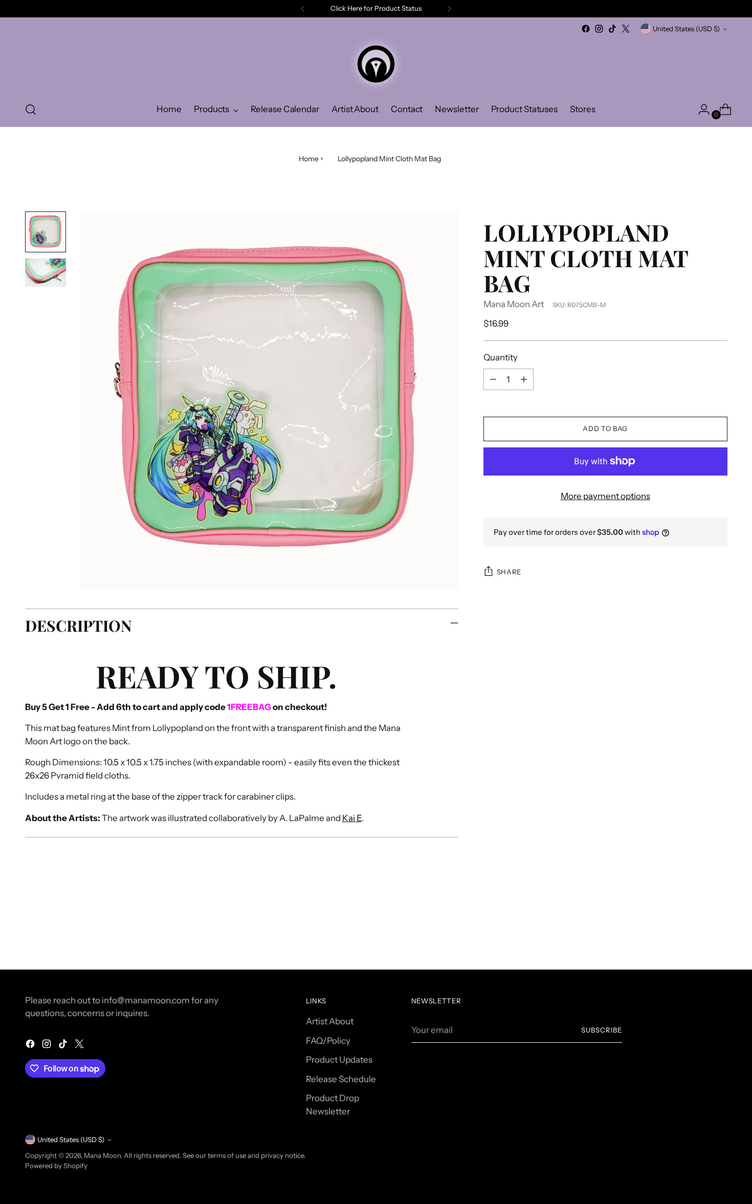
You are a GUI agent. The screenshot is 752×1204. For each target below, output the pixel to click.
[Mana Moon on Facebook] (585, 28)
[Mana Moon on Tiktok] (612, 28)
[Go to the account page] (700, 109)
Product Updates (339, 1060)
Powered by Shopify (56, 1166)
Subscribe (601, 1030)
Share (509, 572)
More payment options (605, 496)
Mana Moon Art (513, 304)
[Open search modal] (30, 109)
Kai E (352, 818)
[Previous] (303, 8)
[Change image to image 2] (45, 273)
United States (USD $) (686, 29)
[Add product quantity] (524, 379)
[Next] (449, 8)
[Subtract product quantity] (493, 379)
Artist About (329, 1021)
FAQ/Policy (328, 1041)
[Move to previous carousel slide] (695, 934)
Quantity (500, 357)
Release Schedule (341, 1079)
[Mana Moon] (376, 64)
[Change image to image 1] (45, 231)
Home (309, 158)
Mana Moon (102, 1155)
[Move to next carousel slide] (718, 934)
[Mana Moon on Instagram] (599, 28)
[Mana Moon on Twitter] (625, 28)
